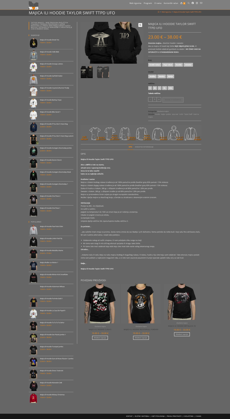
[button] (140, 25)
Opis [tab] (130, 147)
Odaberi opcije (100, 338)
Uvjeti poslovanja (158, 416)
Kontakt (129, 416)
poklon (168, 114)
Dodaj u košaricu (173, 100)
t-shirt (181, 114)
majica (163, 114)
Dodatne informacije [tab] (144, 147)
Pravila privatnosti (174, 416)
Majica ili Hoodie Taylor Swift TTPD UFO (187, 12)
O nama (198, 416)
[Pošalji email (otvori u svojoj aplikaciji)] (201, 3)
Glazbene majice (163, 111)
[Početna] (158, 12)
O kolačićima (188, 416)
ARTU (88, 165)
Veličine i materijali (142, 416)
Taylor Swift (188, 114)
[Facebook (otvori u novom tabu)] (193, 3)
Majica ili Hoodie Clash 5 (100, 329)
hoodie (157, 114)
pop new (175, 114)
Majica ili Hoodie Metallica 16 (182, 326)
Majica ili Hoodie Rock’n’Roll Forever (141, 329)
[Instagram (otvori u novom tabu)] (197, 3)
